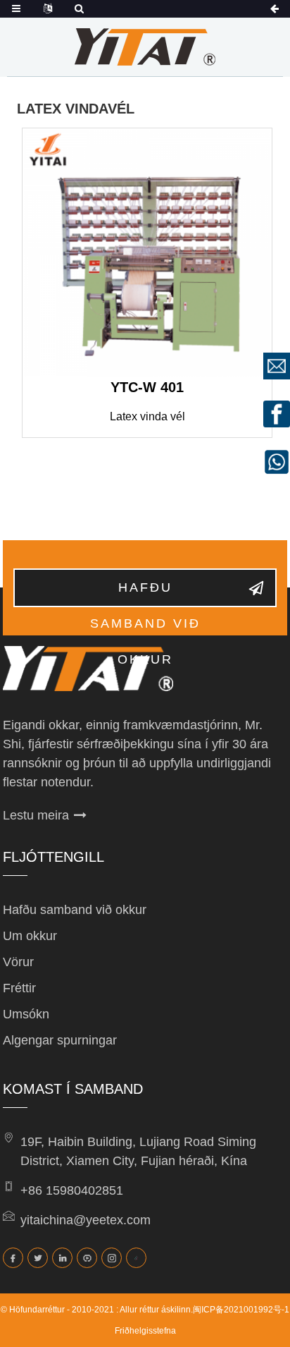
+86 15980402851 (71, 1190)
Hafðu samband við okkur (145, 593)
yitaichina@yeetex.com (85, 1220)
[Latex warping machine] (147, 253)
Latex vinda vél (147, 416)
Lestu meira (36, 815)
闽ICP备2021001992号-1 (241, 1310)
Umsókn (26, 1014)
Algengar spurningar (60, 1040)
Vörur (18, 962)
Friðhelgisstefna (145, 1331)
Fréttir (19, 988)
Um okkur (30, 936)
